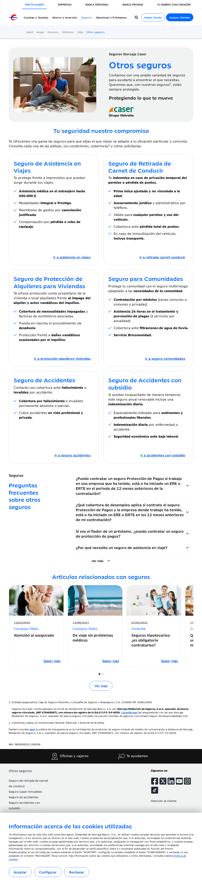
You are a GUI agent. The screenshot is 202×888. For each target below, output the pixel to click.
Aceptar (20, 872)
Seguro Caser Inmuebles (25, 791)
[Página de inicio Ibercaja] (13, 17)
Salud (29, 32)
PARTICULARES (34, 4)
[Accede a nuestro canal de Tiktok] (155, 790)
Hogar (40, 32)
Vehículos (68, 32)
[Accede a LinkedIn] (171, 781)
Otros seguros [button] (20, 770)
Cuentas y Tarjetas (36, 17)
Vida (80, 32)
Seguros (86, 17)
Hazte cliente (153, 17)
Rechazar (76, 872)
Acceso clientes (179, 17)
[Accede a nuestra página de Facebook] (155, 781)
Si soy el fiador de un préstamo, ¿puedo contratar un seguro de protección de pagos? (130, 533)
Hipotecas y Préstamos (111, 17)
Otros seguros (95, 32)
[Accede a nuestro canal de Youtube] (179, 781)
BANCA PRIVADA (133, 4)
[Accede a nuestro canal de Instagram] (187, 781)
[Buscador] (136, 17)
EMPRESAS (65, 4)
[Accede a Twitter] (163, 781)
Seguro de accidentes (23, 797)
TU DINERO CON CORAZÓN (174, 4)
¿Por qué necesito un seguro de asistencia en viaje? (121, 547)
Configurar (48, 872)
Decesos (53, 32)
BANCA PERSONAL (96, 4)
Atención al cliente (163, 801)
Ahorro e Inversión (64, 17)
